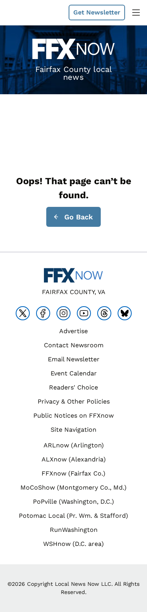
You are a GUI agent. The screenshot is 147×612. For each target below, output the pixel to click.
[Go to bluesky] (125, 313)
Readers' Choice (73, 387)
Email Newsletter (74, 359)
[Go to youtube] (84, 313)
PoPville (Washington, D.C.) (73, 501)
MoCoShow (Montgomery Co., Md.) (73, 487)
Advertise (73, 331)
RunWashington (74, 529)
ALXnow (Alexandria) (74, 459)
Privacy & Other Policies (74, 401)
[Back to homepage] (25, 12)
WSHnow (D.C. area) (73, 543)
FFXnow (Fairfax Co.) (73, 473)
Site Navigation (73, 429)
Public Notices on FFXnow (73, 415)
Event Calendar (74, 373)
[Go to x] (23, 313)
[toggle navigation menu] (136, 12)
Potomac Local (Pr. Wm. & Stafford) (73, 515)
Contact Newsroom (73, 345)
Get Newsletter (96, 12)
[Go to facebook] (43, 313)
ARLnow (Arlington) (74, 445)
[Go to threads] (104, 313)
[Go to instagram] (63, 313)
